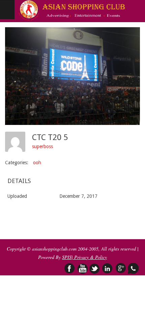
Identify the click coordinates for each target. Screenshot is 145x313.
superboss (42, 146)
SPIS (66, 257)
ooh (37, 162)
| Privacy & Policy (89, 257)
